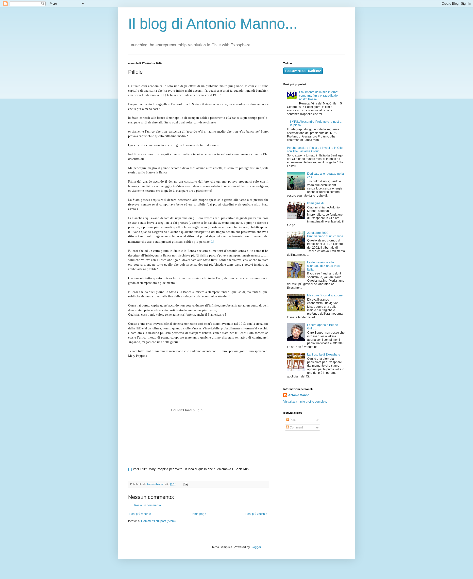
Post (292, 420)
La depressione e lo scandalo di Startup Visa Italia (323, 266)
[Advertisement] (314, 470)
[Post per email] (185, 484)
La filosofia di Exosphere (323, 354)
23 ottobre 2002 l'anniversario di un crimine (325, 234)
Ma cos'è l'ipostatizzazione (325, 295)
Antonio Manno (156, 484)
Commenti (296, 427)
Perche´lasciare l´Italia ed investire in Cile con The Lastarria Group (315, 149)
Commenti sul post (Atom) (158, 521)
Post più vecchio (256, 514)
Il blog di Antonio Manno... (213, 24)
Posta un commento (147, 505)
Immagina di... (316, 203)
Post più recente (140, 514)
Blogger (256, 547)
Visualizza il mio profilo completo (305, 401)
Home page (198, 514)
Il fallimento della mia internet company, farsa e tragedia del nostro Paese (318, 95)
